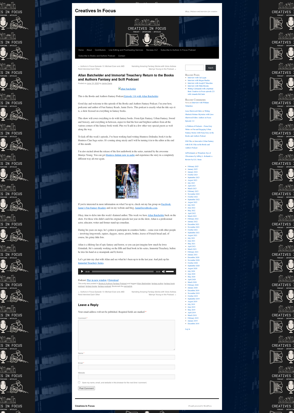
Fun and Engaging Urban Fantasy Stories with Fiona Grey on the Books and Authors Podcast (199, 132)
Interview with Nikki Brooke (198, 86)
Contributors (100, 49)
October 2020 (193, 263)
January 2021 (193, 254)
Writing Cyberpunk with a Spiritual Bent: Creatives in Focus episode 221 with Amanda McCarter (201, 91)
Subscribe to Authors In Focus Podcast (178, 49)
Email (81, 363)
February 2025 (193, 166)
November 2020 (194, 260)
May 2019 (191, 309)
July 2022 (191, 205)
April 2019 (192, 312)
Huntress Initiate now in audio (120, 155)
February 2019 (193, 318)
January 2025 (193, 169)
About (89, 49)
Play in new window (97, 280)
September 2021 (194, 232)
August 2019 (192, 301)
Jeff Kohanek (190, 153)
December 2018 (193, 323)
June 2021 (191, 241)
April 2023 (192, 185)
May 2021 (191, 243)
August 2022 (192, 202)
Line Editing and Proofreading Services (126, 49)
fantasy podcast (104, 286)
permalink (128, 286)
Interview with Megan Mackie (199, 80)
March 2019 (192, 315)
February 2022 (193, 218)
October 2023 (193, 174)
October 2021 (193, 229)
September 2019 (194, 298)
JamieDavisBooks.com (146, 207)
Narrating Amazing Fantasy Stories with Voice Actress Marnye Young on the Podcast (154, 67)
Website (81, 372)
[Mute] (163, 271)
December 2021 (193, 224)
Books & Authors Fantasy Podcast (113, 283)
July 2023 (191, 183)
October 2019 (193, 296)
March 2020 (192, 282)
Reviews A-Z (152, 49)
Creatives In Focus (95, 10)
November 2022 (194, 194)
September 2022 (194, 199)
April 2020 (192, 279)
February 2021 (193, 252)
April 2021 (192, 246)
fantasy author (157, 283)
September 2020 (194, 265)
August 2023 (192, 180)
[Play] (82, 271)
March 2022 (192, 216)
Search (210, 67)
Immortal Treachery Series (91, 262)
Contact (121, 55)
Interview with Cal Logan (197, 77)
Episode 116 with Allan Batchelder (141, 96)
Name (81, 353)
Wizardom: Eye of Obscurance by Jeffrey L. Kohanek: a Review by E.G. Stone (198, 156)
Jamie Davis (107, 83)
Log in (187, 329)
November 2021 (194, 227)
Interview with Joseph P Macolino (200, 83)
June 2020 (191, 274)
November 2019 (194, 293)
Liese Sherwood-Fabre (193, 111)
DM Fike (188, 141)
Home (81, 49)
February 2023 (193, 191)
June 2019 (191, 307)
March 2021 (192, 249)
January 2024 (193, 172)
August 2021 (192, 235)
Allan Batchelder (156, 215)
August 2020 (192, 268)
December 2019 (193, 290)
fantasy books (91, 286)
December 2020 (193, 257)
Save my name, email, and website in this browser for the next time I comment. (114, 382)
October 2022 (193, 196)
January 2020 (193, 287)
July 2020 (191, 271)
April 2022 (192, 213)
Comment (82, 318)
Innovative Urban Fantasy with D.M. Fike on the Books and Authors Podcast (199, 144)
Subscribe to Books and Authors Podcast (96, 55)
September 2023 (194, 177)
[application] (127, 271)
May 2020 (191, 276)
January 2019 (193, 320)
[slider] (170, 271)
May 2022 (191, 210)
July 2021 (191, 238)
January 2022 (193, 221)
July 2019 (191, 304)
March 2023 (192, 188)
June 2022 (191, 207)
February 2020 (193, 285)
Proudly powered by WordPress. (200, 406)
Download (113, 280)
